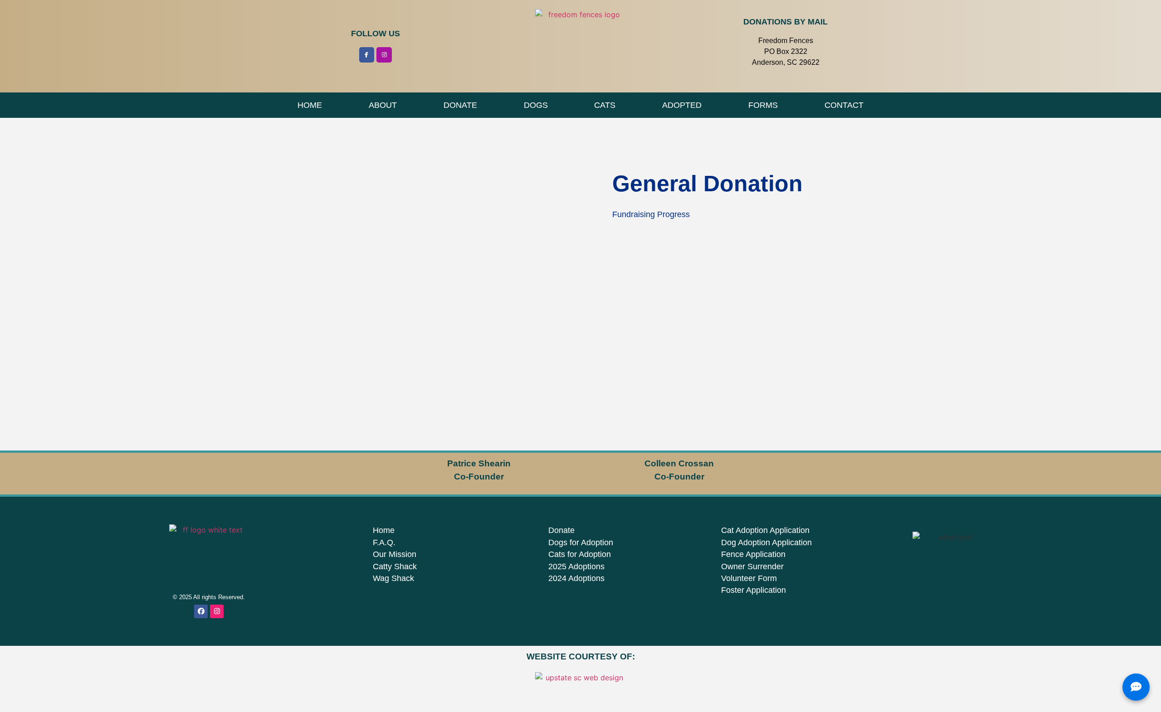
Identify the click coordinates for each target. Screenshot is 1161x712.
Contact (843, 105)
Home (310, 105)
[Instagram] (384, 55)
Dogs (536, 105)
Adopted (682, 105)
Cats (604, 105)
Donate (460, 105)
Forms (763, 105)
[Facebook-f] (367, 55)
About (383, 105)
